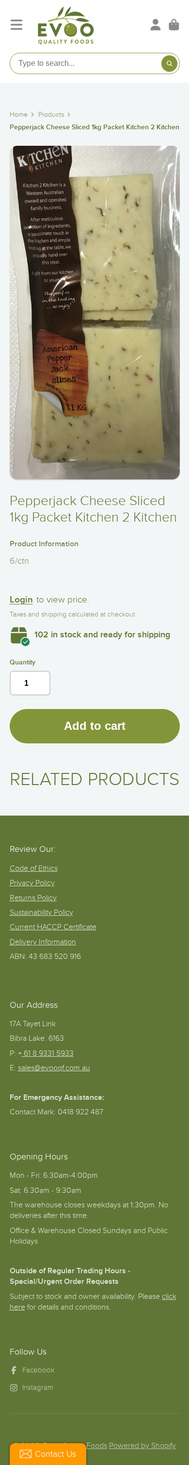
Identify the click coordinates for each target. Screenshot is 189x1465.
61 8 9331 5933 (48, 1053)
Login (21, 599)
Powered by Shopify (142, 1445)
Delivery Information (43, 942)
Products (51, 114)
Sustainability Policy (41, 912)
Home (19, 114)
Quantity (22, 662)
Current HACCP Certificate (53, 927)
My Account (155, 25)
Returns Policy (33, 898)
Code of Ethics (34, 868)
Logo (66, 24)
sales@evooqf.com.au (54, 1068)
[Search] (169, 63)
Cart (174, 25)
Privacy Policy (32, 883)
